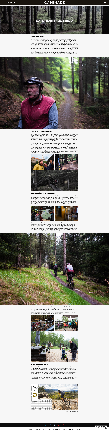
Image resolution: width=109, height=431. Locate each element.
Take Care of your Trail (50, 373)
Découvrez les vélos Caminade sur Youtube (59, 425)
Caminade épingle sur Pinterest (63, 425)
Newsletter (38, 429)
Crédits (78, 429)
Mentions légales (56, 429)
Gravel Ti (41, 43)
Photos (44, 429)
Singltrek (52, 229)
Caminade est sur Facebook (50, 425)
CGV (49, 429)
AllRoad (34, 151)
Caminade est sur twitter (46, 425)
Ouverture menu (105, 2)
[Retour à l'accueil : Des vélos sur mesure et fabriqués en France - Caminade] (54, 2)
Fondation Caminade (35, 368)
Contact (8, 2)
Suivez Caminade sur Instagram (54, 425)
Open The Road (74, 47)
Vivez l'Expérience (39, 380)
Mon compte (14, 2)
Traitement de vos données (68, 429)
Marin (59, 144)
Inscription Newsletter (101, 427)
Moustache (68, 151)
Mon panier (11, 2)
